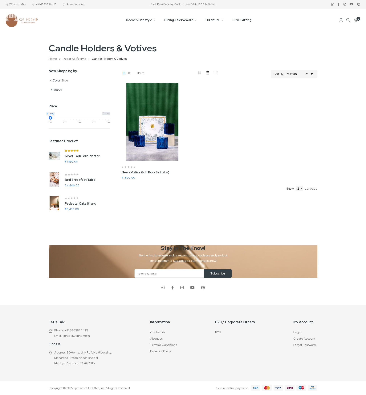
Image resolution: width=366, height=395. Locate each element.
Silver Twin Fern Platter (82, 156)
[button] (183, 90)
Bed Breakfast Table (80, 180)
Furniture (212, 20)
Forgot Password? (305, 345)
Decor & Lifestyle (139, 20)
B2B (218, 332)
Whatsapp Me (17, 4)
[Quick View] (183, 109)
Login (297, 332)
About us (156, 339)
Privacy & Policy (160, 351)
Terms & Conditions (163, 345)
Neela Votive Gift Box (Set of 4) (145, 172)
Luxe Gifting (242, 20)
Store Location (75, 4)
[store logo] (22, 20)
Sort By (278, 74)
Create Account (304, 339)
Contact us (157, 332)
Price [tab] (53, 106)
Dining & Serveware (178, 20)
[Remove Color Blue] (50, 80)
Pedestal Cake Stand (80, 204)
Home (53, 59)
